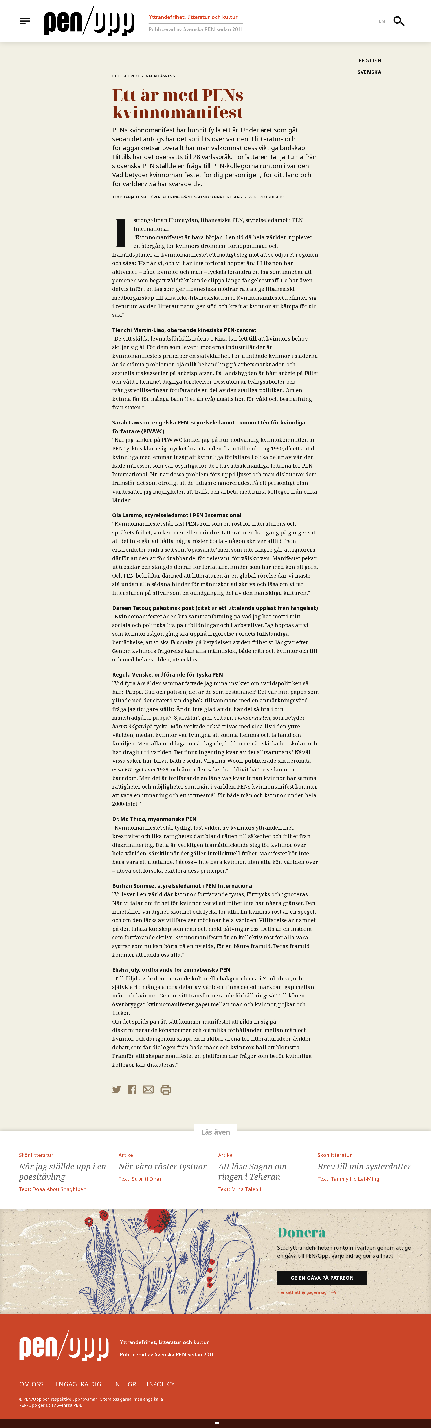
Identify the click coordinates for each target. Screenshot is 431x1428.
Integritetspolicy (144, 1384)
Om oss (31, 1384)
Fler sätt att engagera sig (302, 1292)
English (370, 60)
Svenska (370, 71)
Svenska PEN (69, 1405)
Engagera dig (78, 1384)
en (381, 21)
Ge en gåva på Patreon (322, 1277)
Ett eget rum (125, 76)
